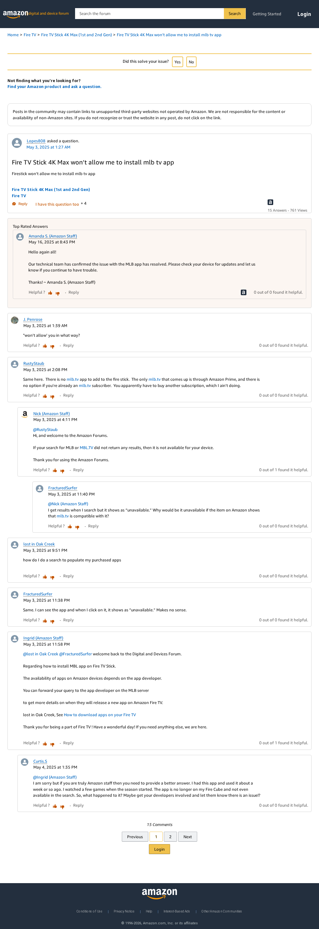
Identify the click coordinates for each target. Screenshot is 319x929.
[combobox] (160, 13)
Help (149, 911)
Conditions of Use (89, 911)
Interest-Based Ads (177, 911)
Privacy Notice (124, 911)
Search (235, 13)
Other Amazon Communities (222, 911)
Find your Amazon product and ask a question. (54, 86)
